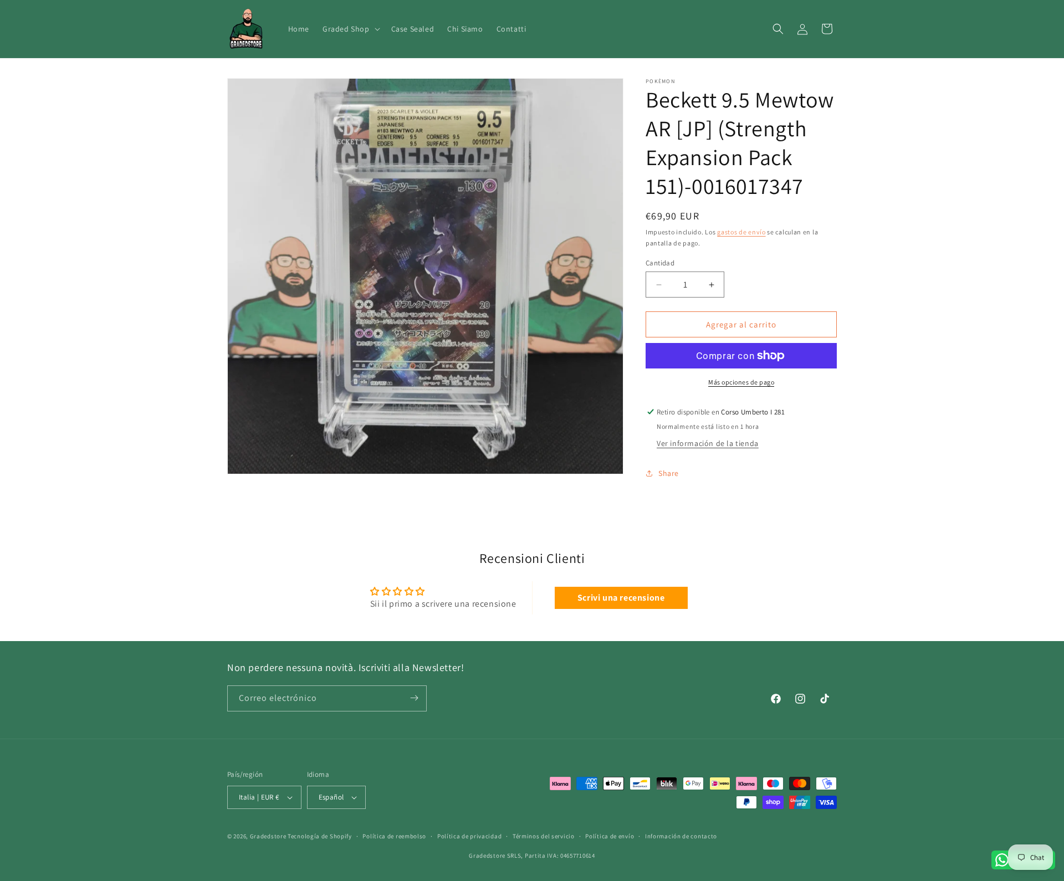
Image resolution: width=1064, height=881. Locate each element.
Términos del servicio (544, 836)
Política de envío (609, 836)
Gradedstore (268, 836)
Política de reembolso (394, 836)
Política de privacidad (469, 836)
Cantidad (660, 263)
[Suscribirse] (414, 698)
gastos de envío (741, 232)
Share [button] (668, 473)
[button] (350, 28)
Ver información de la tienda (708, 443)
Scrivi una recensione (621, 597)
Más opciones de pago (741, 382)
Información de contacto (681, 836)
